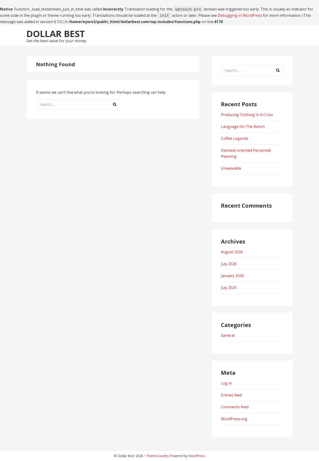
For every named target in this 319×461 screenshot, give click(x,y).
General (228, 335)
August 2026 (232, 252)
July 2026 (229, 263)
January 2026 (232, 275)
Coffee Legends (234, 138)
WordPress (197, 456)
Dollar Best (55, 34)
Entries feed (231, 395)
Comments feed (234, 406)
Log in (226, 383)
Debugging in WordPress (240, 15)
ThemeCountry (157, 456)
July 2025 (229, 287)
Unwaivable (231, 168)
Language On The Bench (243, 126)
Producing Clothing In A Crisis (247, 114)
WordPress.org (234, 418)
